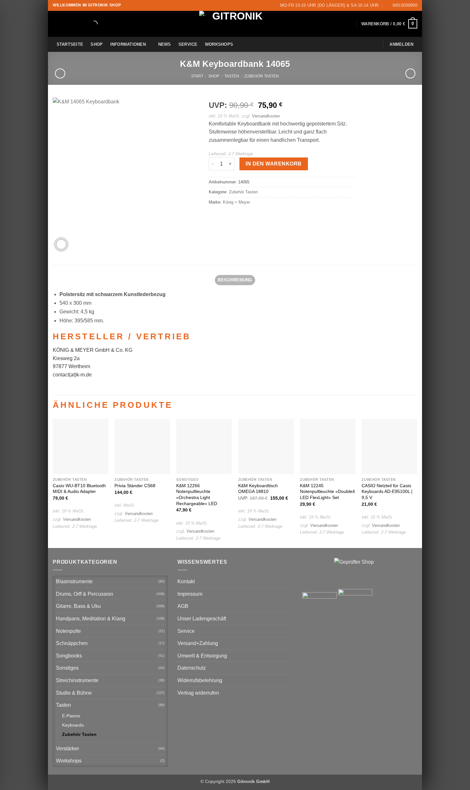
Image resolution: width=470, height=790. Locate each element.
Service (188, 44)
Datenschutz (191, 668)
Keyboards (73, 725)
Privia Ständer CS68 (134, 485)
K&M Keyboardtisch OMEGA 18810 (258, 488)
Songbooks (69, 655)
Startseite (70, 44)
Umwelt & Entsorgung (202, 655)
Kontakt (186, 581)
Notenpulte (68, 631)
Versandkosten (266, 116)
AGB (182, 606)
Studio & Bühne (74, 693)
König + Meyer (236, 202)
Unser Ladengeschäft (201, 618)
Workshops (219, 44)
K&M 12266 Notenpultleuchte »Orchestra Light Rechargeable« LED (196, 494)
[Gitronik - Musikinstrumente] (235, 24)
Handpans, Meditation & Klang (90, 618)
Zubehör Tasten (261, 76)
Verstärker (67, 748)
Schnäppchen (72, 643)
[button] (389, 24)
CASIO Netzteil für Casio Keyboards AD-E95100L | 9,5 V (387, 491)
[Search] (89, 24)
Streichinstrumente (77, 680)
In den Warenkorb (274, 163)
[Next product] (60, 73)
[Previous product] (410, 73)
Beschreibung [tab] (235, 280)
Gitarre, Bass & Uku (78, 606)
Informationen (128, 44)
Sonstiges (67, 668)
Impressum (189, 594)
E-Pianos (71, 715)
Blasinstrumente (74, 581)
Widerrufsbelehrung (199, 680)
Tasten (231, 76)
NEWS (164, 44)
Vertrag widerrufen (198, 693)
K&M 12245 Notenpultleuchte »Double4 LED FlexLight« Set (327, 491)
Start (197, 76)
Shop (96, 44)
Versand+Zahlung (197, 643)
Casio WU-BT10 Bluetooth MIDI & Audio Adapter (79, 488)
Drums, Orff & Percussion (84, 594)
